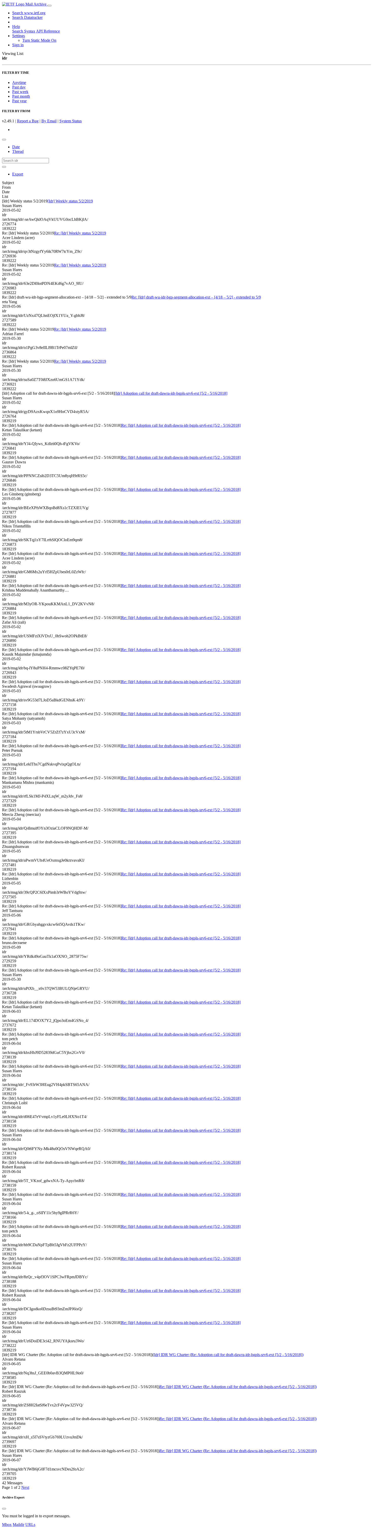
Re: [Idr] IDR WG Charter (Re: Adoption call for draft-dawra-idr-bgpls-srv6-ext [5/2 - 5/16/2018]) (238, 1387)
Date (16, 147)
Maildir (18, 1524)
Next (25, 1487)
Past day (19, 87)
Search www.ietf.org (28, 13)
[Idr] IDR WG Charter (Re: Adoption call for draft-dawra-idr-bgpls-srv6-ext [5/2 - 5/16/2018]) (228, 1354)
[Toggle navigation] (49, 5)
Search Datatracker (27, 17)
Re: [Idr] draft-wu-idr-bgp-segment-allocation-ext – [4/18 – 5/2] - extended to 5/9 (196, 297)
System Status (70, 121)
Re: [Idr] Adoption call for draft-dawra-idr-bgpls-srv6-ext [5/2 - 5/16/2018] (181, 425)
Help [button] (16, 26)
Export (17, 174)
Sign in (18, 45)
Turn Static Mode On (39, 40)
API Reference (48, 31)
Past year (19, 101)
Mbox (7, 1524)
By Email (49, 121)
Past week (20, 92)
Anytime (19, 82)
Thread (18, 151)
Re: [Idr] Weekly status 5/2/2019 (80, 233)
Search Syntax (23, 31)
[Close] (4, 1508)
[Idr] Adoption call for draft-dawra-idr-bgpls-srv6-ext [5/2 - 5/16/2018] (171, 393)
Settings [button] (18, 36)
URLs (30, 1524)
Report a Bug (28, 121)
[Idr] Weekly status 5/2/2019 (70, 201)
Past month (21, 96)
